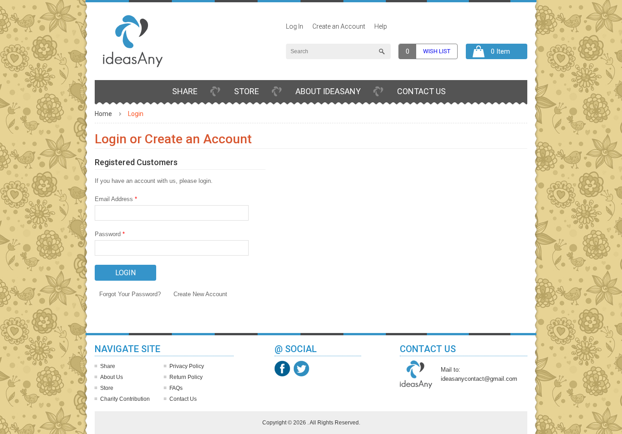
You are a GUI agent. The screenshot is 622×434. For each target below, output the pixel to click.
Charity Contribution (125, 399)
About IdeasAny (328, 91)
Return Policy (186, 377)
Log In (294, 26)
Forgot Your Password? (130, 294)
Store (246, 91)
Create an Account (338, 26)
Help (380, 26)
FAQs (176, 388)
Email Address (116, 199)
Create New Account (200, 294)
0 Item (500, 51)
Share (185, 91)
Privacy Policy (186, 366)
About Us (111, 377)
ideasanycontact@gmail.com (479, 378)
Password (110, 234)
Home (103, 113)
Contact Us (421, 91)
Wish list (436, 51)
